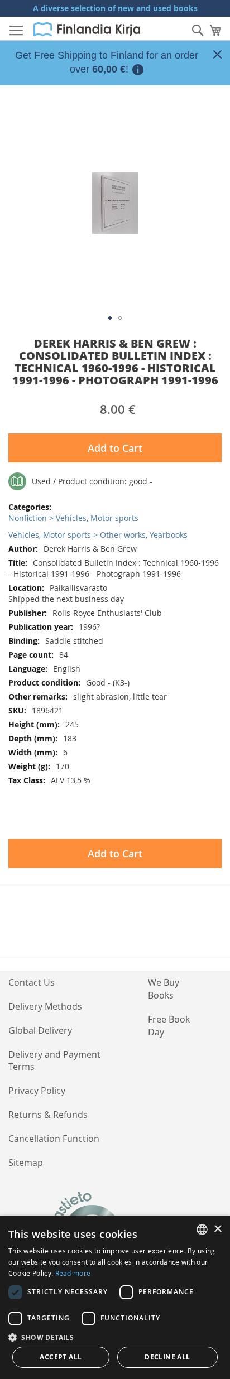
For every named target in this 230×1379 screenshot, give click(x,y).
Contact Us (31, 982)
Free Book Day (169, 1025)
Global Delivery (40, 1030)
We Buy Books (163, 988)
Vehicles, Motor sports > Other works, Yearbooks (98, 534)
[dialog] (115, 1297)
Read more (73, 1273)
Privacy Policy (36, 1090)
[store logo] (86, 29)
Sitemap (25, 1162)
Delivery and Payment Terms (54, 1060)
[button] (110, 318)
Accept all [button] (61, 1357)
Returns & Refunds (48, 1114)
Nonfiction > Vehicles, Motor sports (73, 518)
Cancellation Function (53, 1138)
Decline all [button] (167, 1357)
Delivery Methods (45, 1006)
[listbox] (202, 1229)
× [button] (217, 1229)
